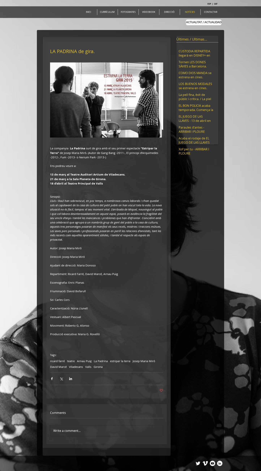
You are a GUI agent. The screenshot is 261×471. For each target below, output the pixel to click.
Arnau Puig (84, 361)
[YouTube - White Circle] (212, 463)
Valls (88, 366)
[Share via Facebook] (52, 378)
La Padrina (101, 361)
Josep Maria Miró (144, 361)
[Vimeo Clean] (205, 463)
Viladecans (76, 366)
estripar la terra (120, 361)
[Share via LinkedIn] (70, 378)
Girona (98, 366)
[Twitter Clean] (198, 463)
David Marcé (58, 366)
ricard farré (57, 361)
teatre (71, 361)
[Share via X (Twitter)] (61, 378)
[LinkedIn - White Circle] (219, 463)
